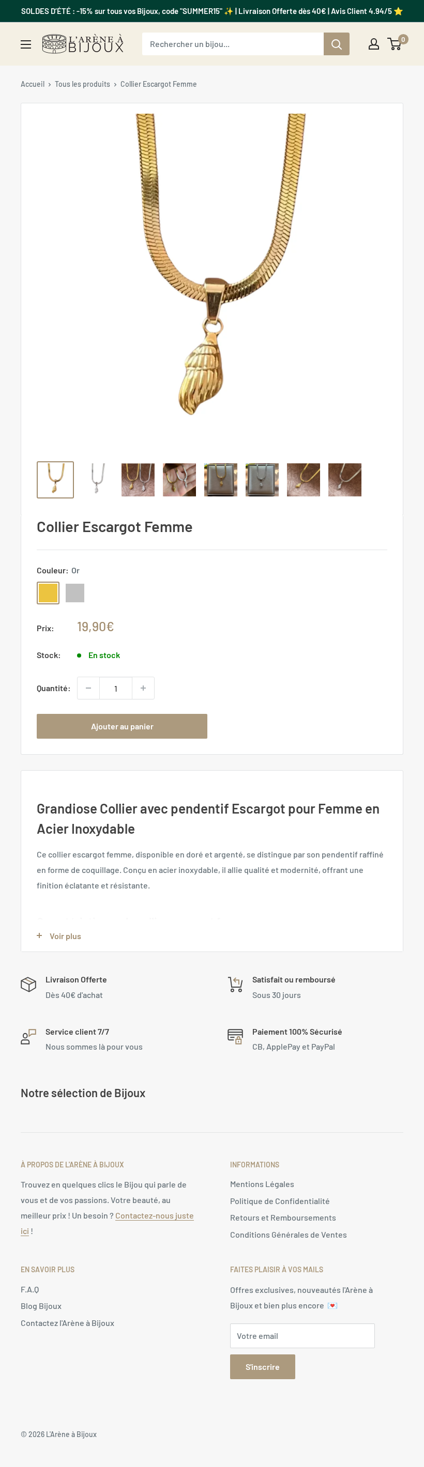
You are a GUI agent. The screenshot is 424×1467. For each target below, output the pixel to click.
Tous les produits (82, 84)
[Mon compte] (374, 44)
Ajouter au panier (122, 726)
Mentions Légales (262, 1184)
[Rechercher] (337, 44)
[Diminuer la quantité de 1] (88, 688)
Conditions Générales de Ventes (288, 1234)
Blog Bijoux (41, 1305)
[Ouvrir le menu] (26, 44)
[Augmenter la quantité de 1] (143, 688)
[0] (394, 44)
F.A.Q (30, 1289)
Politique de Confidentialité (280, 1201)
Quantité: (54, 688)
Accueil (32, 84)
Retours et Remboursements (283, 1217)
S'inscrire (263, 1366)
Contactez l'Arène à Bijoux (67, 1323)
